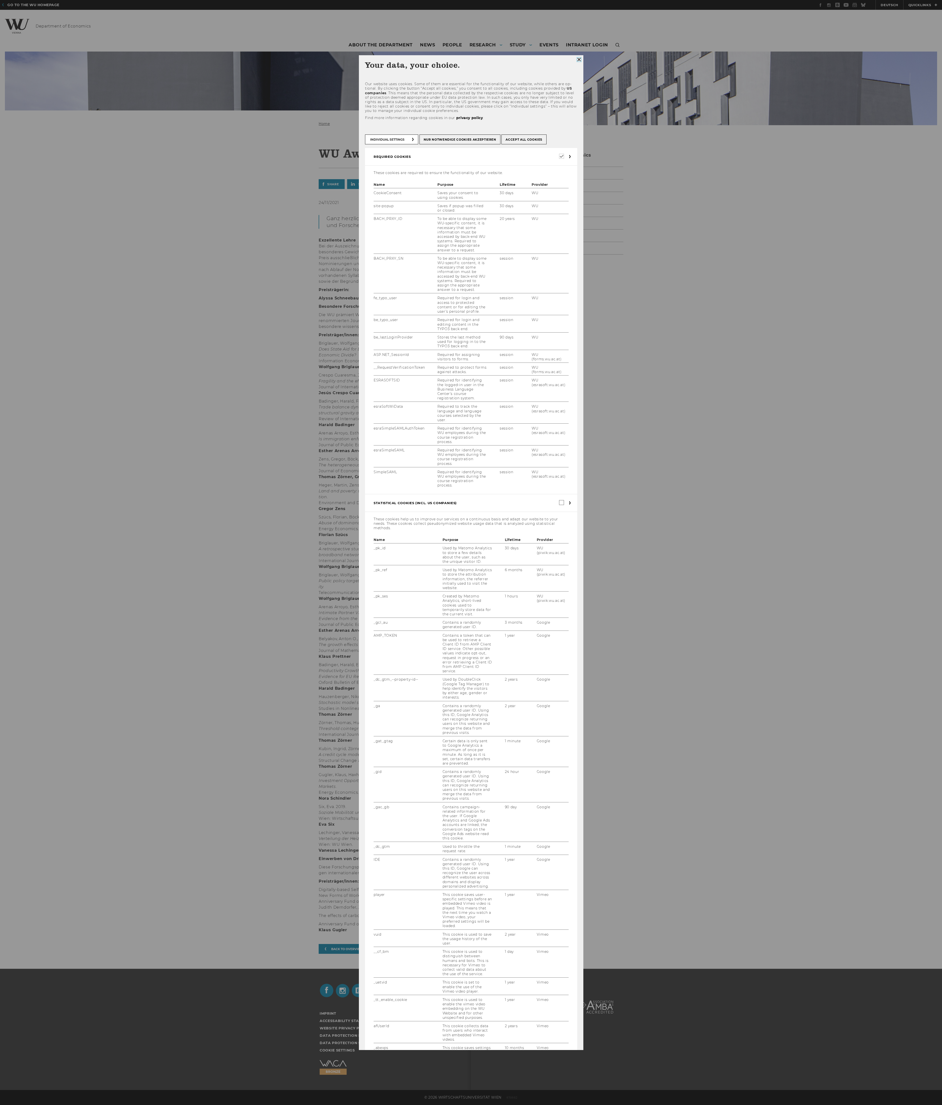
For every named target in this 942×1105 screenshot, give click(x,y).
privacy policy (469, 118)
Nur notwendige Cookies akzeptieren (459, 139)
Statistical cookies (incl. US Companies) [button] (415, 503)
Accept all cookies (524, 139)
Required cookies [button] (392, 157)
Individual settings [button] (387, 139)
